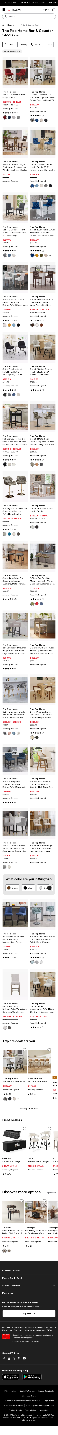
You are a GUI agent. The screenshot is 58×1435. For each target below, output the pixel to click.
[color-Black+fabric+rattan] (4, 464)
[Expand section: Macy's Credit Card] (29, 1278)
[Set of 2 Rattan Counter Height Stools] (42, 486)
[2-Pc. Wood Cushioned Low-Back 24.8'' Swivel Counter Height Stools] (42, 689)
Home (9, 25)
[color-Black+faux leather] (41, 464)
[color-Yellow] (37, 255)
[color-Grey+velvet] (4, 733)
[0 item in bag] (54, 10)
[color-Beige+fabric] (37, 325)
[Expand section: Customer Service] (29, 1270)
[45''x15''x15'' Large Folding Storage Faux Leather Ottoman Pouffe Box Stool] (14, 1141)
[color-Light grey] (4, 1027)
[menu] (4, 9)
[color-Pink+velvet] (9, 733)
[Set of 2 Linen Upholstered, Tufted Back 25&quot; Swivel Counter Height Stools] (42, 984)
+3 (50, 255)
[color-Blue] (9, 117)
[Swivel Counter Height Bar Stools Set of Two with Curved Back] (40, 1141)
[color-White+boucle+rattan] (13, 464)
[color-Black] (46, 120)
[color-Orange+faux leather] (37, 464)
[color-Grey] (18, 117)
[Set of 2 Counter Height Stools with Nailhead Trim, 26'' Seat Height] (15, 207)
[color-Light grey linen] (9, 394)
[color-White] (13, 534)
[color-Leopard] (9, 1250)
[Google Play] (32, 1377)
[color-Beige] (13, 117)
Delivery (23, 44)
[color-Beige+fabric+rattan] (9, 464)
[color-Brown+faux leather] (41, 325)
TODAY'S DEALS (9, 3)
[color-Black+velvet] (18, 325)
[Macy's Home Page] (14, 10)
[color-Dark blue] (32, 185)
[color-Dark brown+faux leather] (32, 325)
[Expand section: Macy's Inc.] (29, 1293)
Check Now (34, 1341)
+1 (18, 1099)
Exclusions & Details (21, 1341)
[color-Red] (4, 117)
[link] (15, 105)
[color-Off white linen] (18, 394)
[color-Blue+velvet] (13, 733)
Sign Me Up (29, 1313)
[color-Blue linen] (13, 394)
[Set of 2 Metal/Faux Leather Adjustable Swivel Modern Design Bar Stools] (42, 416)
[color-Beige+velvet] (4, 325)
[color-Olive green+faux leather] (32, 464)
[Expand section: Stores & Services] (29, 1285)
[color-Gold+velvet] (9, 325)
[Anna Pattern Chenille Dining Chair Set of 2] (13, 1212)
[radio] (5, 117)
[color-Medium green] (41, 255)
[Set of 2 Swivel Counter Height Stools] (15, 72)
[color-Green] (32, 603)
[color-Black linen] (4, 394)
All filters (46, 879)
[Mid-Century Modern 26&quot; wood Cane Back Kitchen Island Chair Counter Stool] (15, 416)
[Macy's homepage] (4, 25)
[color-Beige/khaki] (13, 255)
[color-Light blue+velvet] (13, 325)
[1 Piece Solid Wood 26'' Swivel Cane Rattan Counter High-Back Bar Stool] (42, 759)
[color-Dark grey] (9, 1027)
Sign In (46, 9)
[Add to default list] (24, 1049)
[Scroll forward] (49, 888)
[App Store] (10, 1377)
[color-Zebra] (4, 1250)
